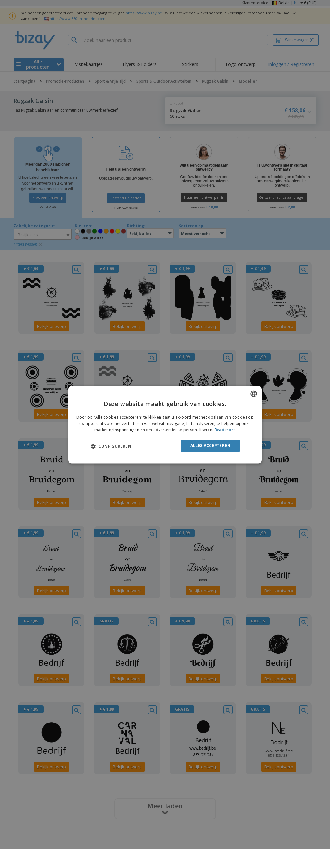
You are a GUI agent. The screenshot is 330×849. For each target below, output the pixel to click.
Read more (225, 430)
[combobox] (253, 393)
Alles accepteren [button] (210, 446)
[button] (111, 446)
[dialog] (165, 424)
